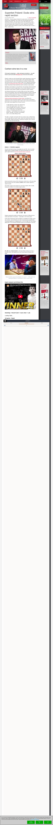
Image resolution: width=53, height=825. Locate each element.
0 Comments (34, 17)
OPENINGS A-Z (17, 1)
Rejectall (39, 822)
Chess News (15, 8)
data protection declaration (35, 819)
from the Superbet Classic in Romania (22, 151)
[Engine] (22, 178)
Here (35, 818)
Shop (5, 1)
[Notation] (20, 178)
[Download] (25, 178)
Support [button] (25, 1)
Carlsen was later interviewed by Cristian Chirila (14, 98)
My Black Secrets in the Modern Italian (44, 253)
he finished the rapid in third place (16, 83)
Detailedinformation (31, 822)
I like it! (30, 17)
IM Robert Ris (19, 74)
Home (11, 1)
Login (45, 1)
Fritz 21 (7, 52)
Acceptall (48, 822)
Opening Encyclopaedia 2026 (44, 32)
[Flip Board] (17, 178)
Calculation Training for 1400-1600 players (44, 286)
